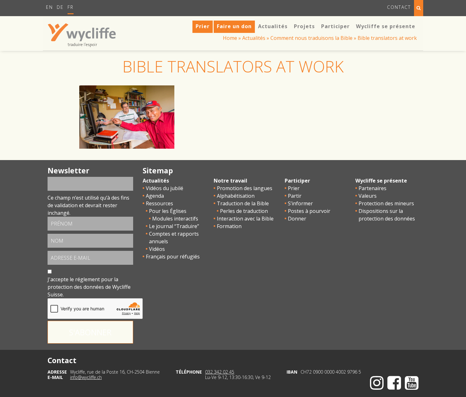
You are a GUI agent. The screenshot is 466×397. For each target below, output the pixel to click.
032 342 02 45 (219, 372)
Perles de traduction (244, 211)
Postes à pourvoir (309, 211)
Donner (297, 218)
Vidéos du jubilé (164, 188)
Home (230, 37)
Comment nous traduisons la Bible (311, 37)
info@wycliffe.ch (86, 377)
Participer (297, 180)
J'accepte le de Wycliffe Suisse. (89, 287)
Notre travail (230, 180)
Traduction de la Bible (243, 203)
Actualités (253, 37)
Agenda (155, 195)
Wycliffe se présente (381, 180)
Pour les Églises (167, 211)
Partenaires (372, 188)
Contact (399, 7)
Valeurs (368, 195)
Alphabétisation (236, 195)
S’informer (300, 203)
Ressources (159, 203)
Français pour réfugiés (173, 256)
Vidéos (157, 248)
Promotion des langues (244, 188)
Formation (229, 226)
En (49, 7)
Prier (294, 188)
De (60, 7)
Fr (71, 7)
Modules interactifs (175, 218)
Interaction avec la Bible (245, 218)
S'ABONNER (90, 332)
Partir (294, 195)
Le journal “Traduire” (174, 226)
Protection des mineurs (386, 203)
